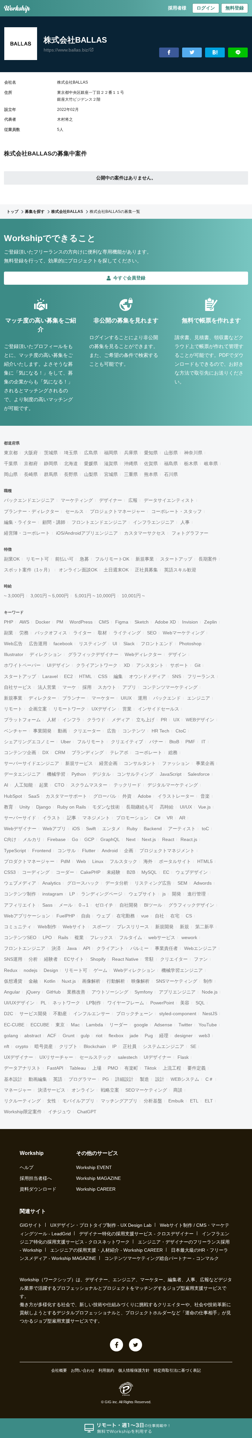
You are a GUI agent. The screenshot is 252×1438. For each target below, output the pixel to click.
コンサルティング (135, 774)
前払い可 (64, 559)
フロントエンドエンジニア (99, 522)
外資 (127, 796)
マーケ (69, 687)
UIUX (126, 698)
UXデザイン (104, 708)
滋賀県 (111, 463)
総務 (173, 752)
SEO (152, 632)
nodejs (30, 970)
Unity (24, 807)
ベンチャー (15, 730)
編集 (118, 676)
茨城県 (51, 452)
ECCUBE (40, 1024)
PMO (113, 1068)
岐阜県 (211, 463)
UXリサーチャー (56, 1057)
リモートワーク (69, 708)
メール (66, 905)
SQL (200, 1002)
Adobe (144, 796)
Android (110, 850)
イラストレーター (176, 796)
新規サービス (79, 763)
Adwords (203, 883)
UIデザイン (58, 665)
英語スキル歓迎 (180, 569)
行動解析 (116, 981)
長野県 (71, 474)
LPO (47, 937)
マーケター (103, 698)
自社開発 (128, 905)
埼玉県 (71, 452)
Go (75, 839)
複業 (79, 937)
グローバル (104, 796)
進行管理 (196, 893)
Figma (121, 622)
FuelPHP (65, 915)
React (168, 839)
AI (6, 785)
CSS (102, 676)
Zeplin (210, 622)
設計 (159, 1079)
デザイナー (110, 500)
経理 (163, 1035)
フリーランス (201, 676)
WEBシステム (185, 1079)
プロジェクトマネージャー (117, 511)
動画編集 (38, 1079)
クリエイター (174, 959)
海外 (148, 861)
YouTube (208, 1024)
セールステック (95, 1057)
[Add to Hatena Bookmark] (215, 52)
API (86, 948)
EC (166, 872)
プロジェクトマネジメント (167, 850)
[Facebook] (116, 1344)
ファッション (176, 763)
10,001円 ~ (133, 595)
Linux (97, 861)
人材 (51, 719)
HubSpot (13, 796)
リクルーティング (22, 1100)
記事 (71, 817)
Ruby (132, 828)
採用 (87, 687)
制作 (208, 981)
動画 (62, 730)
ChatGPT (86, 1111)
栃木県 (191, 463)
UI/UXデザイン (19, 1002)
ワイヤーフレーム (125, 1002)
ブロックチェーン (134, 1013)
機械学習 (56, 774)
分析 (33, 959)
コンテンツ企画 (20, 752)
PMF (190, 741)
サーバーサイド (20, 817)
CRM (60, 752)
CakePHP (90, 872)
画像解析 (91, 981)
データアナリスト (22, 1068)
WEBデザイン (200, 719)
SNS (176, 676)
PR (164, 719)
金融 (33, 981)
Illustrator (13, 654)
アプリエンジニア (177, 992)
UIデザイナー (157, 1057)
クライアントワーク (96, 665)
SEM (182, 883)
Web (81, 861)
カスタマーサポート (66, 796)
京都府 (31, 463)
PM (59, 622)
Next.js (149, 839)
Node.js (210, 992)
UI (115, 643)
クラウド (96, 719)
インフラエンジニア (153, 522)
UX (176, 719)
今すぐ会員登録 (129, 277)
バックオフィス (51, 632)
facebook (63, 643)
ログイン (206, 7)
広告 (111, 730)
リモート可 (37, 559)
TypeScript (15, 850)
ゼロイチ (104, 905)
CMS (104, 622)
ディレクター (42, 698)
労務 (24, 632)
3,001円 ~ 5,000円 (50, 595)
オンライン (83, 1090)
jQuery (33, 992)
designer (184, 1035)
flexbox (116, 1035)
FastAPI (55, 1068)
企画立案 (38, 708)
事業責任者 (166, 948)
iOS (76, 828)
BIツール (153, 905)
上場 (96, 1068)
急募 (84, 559)
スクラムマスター (89, 785)
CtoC (181, 730)
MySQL (149, 872)
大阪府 (31, 452)
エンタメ (111, 828)
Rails (63, 937)
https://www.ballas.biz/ (66, 49)
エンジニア (198, 698)
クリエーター (87, 730)
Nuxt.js (69, 981)
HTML (85, 676)
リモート (13, 708)
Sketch (142, 622)
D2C (8, 1013)
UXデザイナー (18, 1057)
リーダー (118, 1024)
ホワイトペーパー (22, 665)
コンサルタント (140, 763)
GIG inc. (111, 1402)
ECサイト (74, 959)
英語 (57, 1079)
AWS (24, 622)
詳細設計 (124, 1079)
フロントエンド (157, 643)
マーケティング (77, 500)
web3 (204, 1035)
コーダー (65, 872)
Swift (91, 828)
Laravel (50, 676)
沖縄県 (131, 463)
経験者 (51, 959)
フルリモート (91, 741)
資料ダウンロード (38, 1189)
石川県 (171, 474)
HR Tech (160, 730)
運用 (142, 698)
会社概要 (59, 1370)
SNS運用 (13, 959)
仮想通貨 (13, 981)
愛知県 (151, 452)
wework (189, 937)
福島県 (171, 463)
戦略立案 (110, 1090)
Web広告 (13, 643)
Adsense (163, 1024)
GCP (89, 839)
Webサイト (74, 926)
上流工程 (172, 1068)
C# (157, 817)
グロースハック (83, 883)
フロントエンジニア (24, 948)
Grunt (68, 1035)
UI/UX (186, 807)
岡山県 (11, 474)
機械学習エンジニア (182, 970)
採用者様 (177, 7)
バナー (156, 741)
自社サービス (18, 687)
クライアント (110, 948)
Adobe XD (165, 622)
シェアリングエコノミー (29, 741)
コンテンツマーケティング (170, 687)
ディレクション (46, 654)
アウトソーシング (110, 992)
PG (105, 1079)
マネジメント (96, 817)
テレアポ (119, 752)
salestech (127, 1057)
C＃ (209, 1079)
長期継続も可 (140, 807)
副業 (8, 632)
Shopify (98, 959)
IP (114, 1046)
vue (145, 915)
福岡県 (111, 452)
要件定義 (196, 1068)
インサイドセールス (158, 708)
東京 (60, 1024)
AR (182, 817)
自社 (159, 915)
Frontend (41, 850)
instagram (52, 893)
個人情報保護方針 (134, 1370)
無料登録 (234, 7)
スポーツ (101, 926)
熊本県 (151, 474)
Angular (12, 992)
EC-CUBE (14, 1024)
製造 (144, 1079)
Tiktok (150, 1068)
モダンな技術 (106, 807)
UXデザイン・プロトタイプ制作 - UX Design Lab (101, 1225)
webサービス (161, 937)
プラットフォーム (22, 719)
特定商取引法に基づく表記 (177, 1370)
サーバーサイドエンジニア (31, 763)
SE (193, 1046)
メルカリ (32, 839)
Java (72, 948)
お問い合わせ (82, 1370)
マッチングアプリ (119, 1100)
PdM (65, 861)
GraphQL (110, 839)
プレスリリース (133, 926)
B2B (131, 872)
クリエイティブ (127, 741)
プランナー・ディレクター (31, 511)
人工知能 (23, 785)
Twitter (185, 1024)
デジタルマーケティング (172, 785)
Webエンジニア (200, 948)
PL (43, 1002)
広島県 (91, 452)
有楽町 (131, 1068)
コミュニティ (18, 926)
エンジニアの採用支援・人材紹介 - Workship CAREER (106, 1250)
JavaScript (170, 774)
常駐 (149, 959)
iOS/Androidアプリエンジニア (87, 533)
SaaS (33, 796)
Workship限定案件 (23, 1111)
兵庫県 (131, 452)
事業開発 (42, 730)
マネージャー (18, 1090)
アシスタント (150, 665)
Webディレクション (134, 970)
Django (43, 807)
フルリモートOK (112, 559)
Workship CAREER (96, 1189)
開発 (176, 893)
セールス (74, 511)
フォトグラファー (190, 533)
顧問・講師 (53, 522)
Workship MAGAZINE (98, 1178)
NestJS (209, 1013)
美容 (184, 1002)
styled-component (177, 1013)
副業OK (12, 559)
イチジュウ (59, 1111)
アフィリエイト (20, 905)
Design (51, 970)
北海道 (71, 463)
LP (72, 893)
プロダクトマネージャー (29, 861)
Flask (183, 1057)
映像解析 (140, 981)
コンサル (66, 850)
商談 (177, 1090)
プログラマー (82, 1079)
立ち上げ (145, 719)
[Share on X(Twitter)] (192, 52)
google (141, 1024)
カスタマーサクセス (144, 533)
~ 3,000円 (14, 595)
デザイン (177, 654)
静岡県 (51, 463)
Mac (75, 1024)
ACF (51, 1035)
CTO (59, 785)
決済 (56, 948)
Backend (153, 828)
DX (45, 752)
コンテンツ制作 (20, 893)
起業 (43, 785)
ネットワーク (66, 1002)
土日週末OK (116, 569)
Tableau (78, 1068)
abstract (32, 1035)
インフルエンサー (91, 1013)
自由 (85, 915)
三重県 (131, 474)
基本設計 (13, 1079)
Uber (66, 741)
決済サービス (51, 1090)
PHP (8, 622)
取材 (102, 632)
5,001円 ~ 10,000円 (95, 595)
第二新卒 (204, 926)
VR (170, 817)
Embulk (176, 1100)
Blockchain (95, 1046)
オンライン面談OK (78, 569)
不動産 (60, 1013)
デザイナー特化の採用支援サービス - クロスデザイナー (136, 1233)
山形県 (171, 452)
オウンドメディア (147, 676)
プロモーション (132, 817)
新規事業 (145, 559)
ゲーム (100, 970)
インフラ (71, 719)
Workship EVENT (94, 1167)
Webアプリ (54, 828)
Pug (149, 1035)
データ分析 (116, 883)
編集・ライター (20, 522)
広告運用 (38, 643)
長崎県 (31, 474)
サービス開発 (33, 1013)
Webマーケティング (183, 632)
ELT (209, 1100)
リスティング (92, 643)
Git (197, 665)
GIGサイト (31, 1225)
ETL (194, 1100)
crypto (21, 1046)
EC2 (68, 676)
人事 (185, 522)
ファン (201, 959)
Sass (47, 905)
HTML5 (205, 861)
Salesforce (199, 774)
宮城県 (111, 474)
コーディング (36, 872)
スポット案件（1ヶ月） (28, 569)
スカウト (107, 687)
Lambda (94, 1024)
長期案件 (208, 559)
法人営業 (47, 687)
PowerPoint (162, 1002)
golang (11, 1035)
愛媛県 (91, 463)
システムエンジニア (163, 1046)
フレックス (101, 937)
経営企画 (108, 763)
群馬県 (51, 474)
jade (134, 1035)
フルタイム (130, 937)
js (164, 893)
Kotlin (49, 981)
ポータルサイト (175, 861)
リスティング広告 (153, 883)
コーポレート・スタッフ (176, 511)
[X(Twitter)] (135, 1344)
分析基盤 (153, 1100)
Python (79, 774)
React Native (125, 959)
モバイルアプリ (78, 1100)
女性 (51, 1100)
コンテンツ (133, 730)
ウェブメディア (20, 883)
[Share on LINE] (238, 52)
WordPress (81, 622)
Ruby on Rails (71, 807)
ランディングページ (101, 893)
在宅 (174, 915)
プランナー (73, 698)
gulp (85, 1035)
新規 (184, 926)
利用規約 (106, 1370)
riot (99, 1035)
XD (127, 665)
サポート (179, 665)
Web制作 (47, 926)
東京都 (11, 452)
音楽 (205, 796)
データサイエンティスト (169, 500)
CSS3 (10, 872)
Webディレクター (143, 654)
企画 (128, 850)
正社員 (129, 1046)
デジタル (101, 774)
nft (6, 1046)
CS (189, 915)
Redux (10, 970)
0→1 (84, 905)
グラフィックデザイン (191, 905)
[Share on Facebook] (169, 52)
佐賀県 (151, 463)
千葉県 (11, 463)
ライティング (127, 632)
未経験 (113, 872)
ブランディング (88, 752)
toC (205, 828)
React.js (188, 839)
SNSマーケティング (176, 981)
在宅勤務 (125, 915)
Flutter (88, 850)
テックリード (127, 785)
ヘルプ (26, 1167)
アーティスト (182, 828)
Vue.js (204, 807)
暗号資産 (43, 1046)
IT (203, 741)
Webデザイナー (20, 828)
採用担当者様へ (36, 1178)
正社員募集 (146, 569)
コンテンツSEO (20, 937)
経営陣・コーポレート (27, 533)
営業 (127, 708)
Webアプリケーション (27, 915)
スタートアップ (176, 559)
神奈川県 (193, 452)
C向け (10, 839)
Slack (129, 643)
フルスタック (123, 861)
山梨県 (91, 474)
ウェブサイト (142, 893)
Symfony (144, 992)
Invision (190, 622)
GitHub (53, 992)
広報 (132, 500)
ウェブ (103, 915)
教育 (8, 807)
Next (131, 839)
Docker (42, 622)
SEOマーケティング (146, 1090)
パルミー (139, 948)
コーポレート (148, 752)
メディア (121, 719)
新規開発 (164, 926)
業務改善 (76, 992)
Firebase (56, 839)
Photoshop (190, 643)
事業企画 (205, 763)
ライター (82, 632)
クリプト (68, 1046)
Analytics (51, 883)
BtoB (174, 741)
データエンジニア (22, 774)
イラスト (51, 817)
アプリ (129, 687)
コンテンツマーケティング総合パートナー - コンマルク (161, 1258)
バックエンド (167, 698)
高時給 (167, 807)
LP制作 (93, 1002)
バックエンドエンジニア (29, 500)
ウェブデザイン (192, 872)
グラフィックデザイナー (93, 654)
